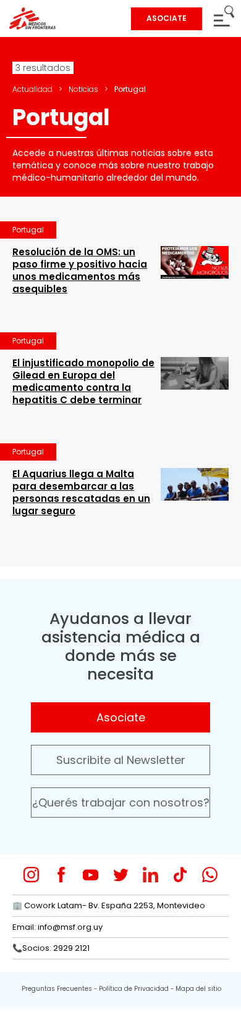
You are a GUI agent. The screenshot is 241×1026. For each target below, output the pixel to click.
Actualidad (32, 89)
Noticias (83, 89)
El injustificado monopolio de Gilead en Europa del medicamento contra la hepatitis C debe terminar (83, 381)
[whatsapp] (210, 874)
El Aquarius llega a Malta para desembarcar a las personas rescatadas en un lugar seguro (81, 492)
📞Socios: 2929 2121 (51, 948)
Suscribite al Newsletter (120, 760)
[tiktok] (180, 874)
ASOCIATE (166, 18)
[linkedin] (150, 874)
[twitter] (121, 874)
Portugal (28, 229)
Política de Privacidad (134, 988)
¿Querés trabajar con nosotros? (120, 802)
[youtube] (90, 874)
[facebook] (61, 874)
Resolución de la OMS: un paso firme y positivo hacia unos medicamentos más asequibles (79, 270)
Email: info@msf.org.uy (57, 927)
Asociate (120, 717)
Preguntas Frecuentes (57, 988)
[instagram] (31, 874)
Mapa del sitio (198, 988)
